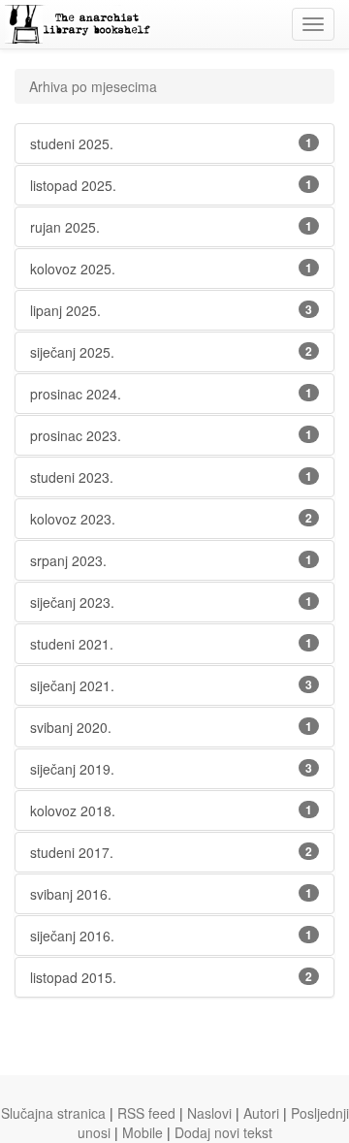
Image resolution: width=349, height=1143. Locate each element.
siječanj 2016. (171, 935)
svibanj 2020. (171, 727)
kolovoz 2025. (171, 268)
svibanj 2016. (171, 894)
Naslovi (209, 1113)
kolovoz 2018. (171, 810)
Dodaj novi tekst (223, 1132)
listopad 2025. (171, 185)
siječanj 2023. (171, 602)
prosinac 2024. (171, 393)
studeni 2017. (171, 852)
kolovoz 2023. (171, 518)
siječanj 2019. (171, 768)
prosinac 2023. (171, 435)
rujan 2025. (171, 227)
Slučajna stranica (53, 1113)
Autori (261, 1113)
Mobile (142, 1132)
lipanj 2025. (171, 310)
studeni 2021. (171, 643)
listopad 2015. (171, 977)
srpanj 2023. (171, 560)
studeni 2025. (171, 143)
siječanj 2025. (171, 352)
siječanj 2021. (171, 685)
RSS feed (146, 1113)
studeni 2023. (171, 477)
